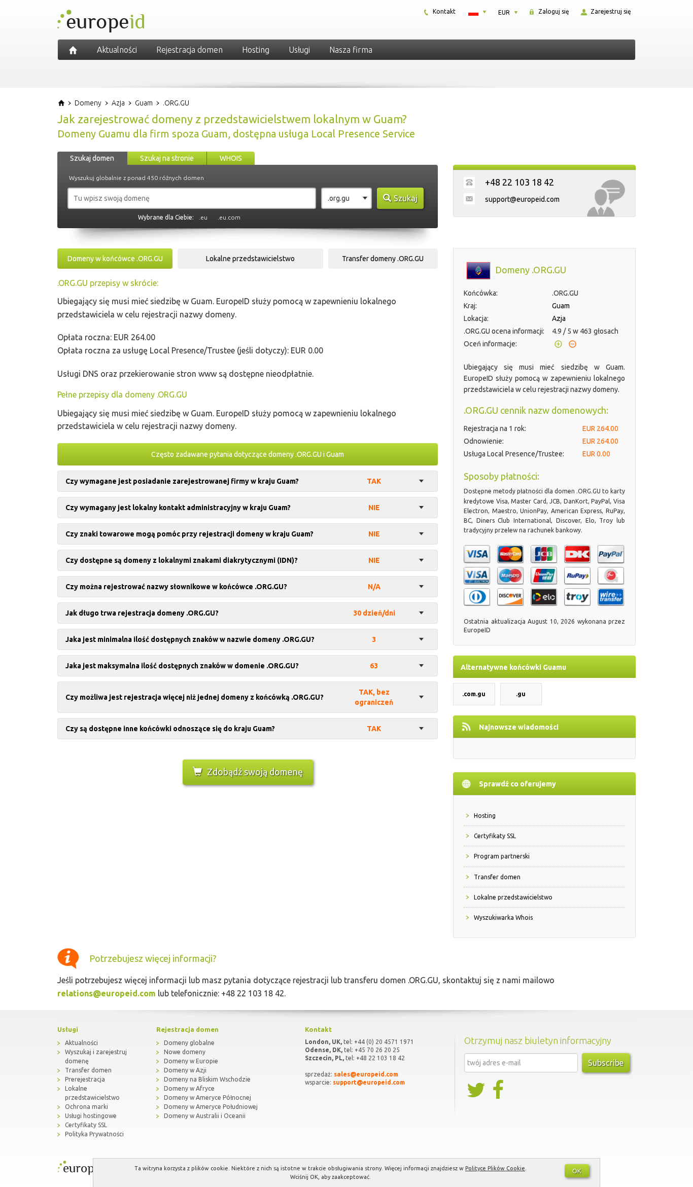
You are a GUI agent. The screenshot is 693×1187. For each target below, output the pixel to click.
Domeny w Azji (185, 1070)
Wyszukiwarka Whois (503, 917)
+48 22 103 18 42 (519, 182)
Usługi (299, 49)
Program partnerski (502, 856)
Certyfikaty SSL (495, 836)
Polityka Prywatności (94, 1134)
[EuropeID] (73, 50)
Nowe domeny (184, 1052)
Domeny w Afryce (189, 1088)
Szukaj (406, 198)
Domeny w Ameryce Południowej (211, 1106)
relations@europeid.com (106, 993)
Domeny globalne (189, 1042)
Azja (559, 318)
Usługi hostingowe (91, 1115)
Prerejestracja (85, 1079)
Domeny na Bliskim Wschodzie (207, 1079)
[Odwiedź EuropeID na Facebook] (499, 1090)
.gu (521, 694)
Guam (561, 306)
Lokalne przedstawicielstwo (513, 897)
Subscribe (605, 1062)
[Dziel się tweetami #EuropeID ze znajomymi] (477, 1090)
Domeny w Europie (191, 1061)
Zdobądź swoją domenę (255, 772)
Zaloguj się (553, 11)
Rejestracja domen (189, 49)
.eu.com (229, 217)
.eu (203, 217)
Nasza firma (350, 49)
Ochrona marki (86, 1106)
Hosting (255, 49)
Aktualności (117, 49)
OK (576, 1170)
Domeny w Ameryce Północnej (207, 1097)
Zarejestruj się (610, 11)
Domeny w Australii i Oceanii (205, 1115)
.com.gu (474, 694)
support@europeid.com (522, 199)
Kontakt (443, 11)
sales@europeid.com (366, 1074)
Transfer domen (497, 877)
